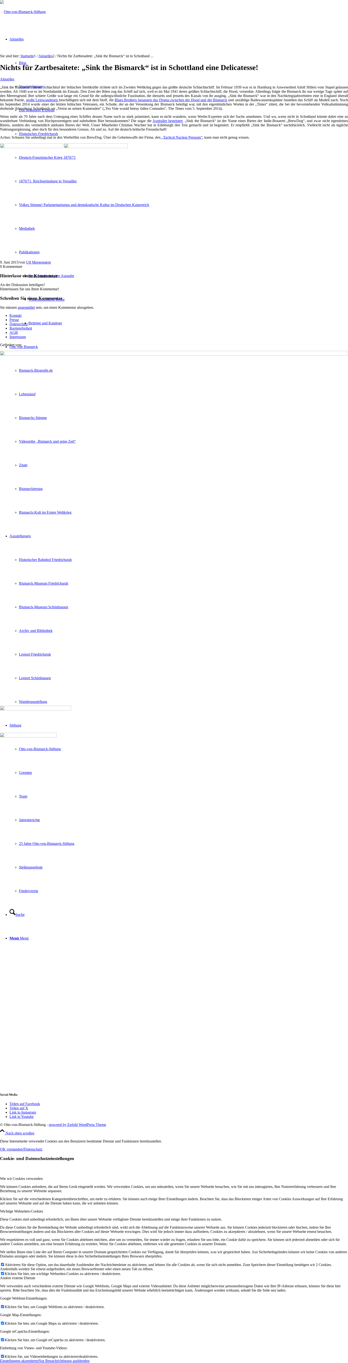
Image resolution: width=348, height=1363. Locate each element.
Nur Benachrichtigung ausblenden (63, 1361)
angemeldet (26, 307)
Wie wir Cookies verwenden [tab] (21, 1179)
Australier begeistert (167, 121)
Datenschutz (18, 324)
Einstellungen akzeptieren (19, 1361)
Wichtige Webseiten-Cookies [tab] (21, 1211)
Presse (14, 320)
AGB (13, 333)
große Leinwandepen (42, 100)
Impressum (17, 337)
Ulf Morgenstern (38, 262)
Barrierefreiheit (20, 328)
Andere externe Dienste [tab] (17, 1278)
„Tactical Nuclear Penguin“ (181, 137)
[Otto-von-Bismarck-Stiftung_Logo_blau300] (23, 12)
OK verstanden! (12, 1149)
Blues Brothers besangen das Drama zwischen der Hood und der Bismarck (171, 100)
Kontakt (15, 315)
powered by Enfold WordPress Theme (77, 1125)
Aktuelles (7, 79)
